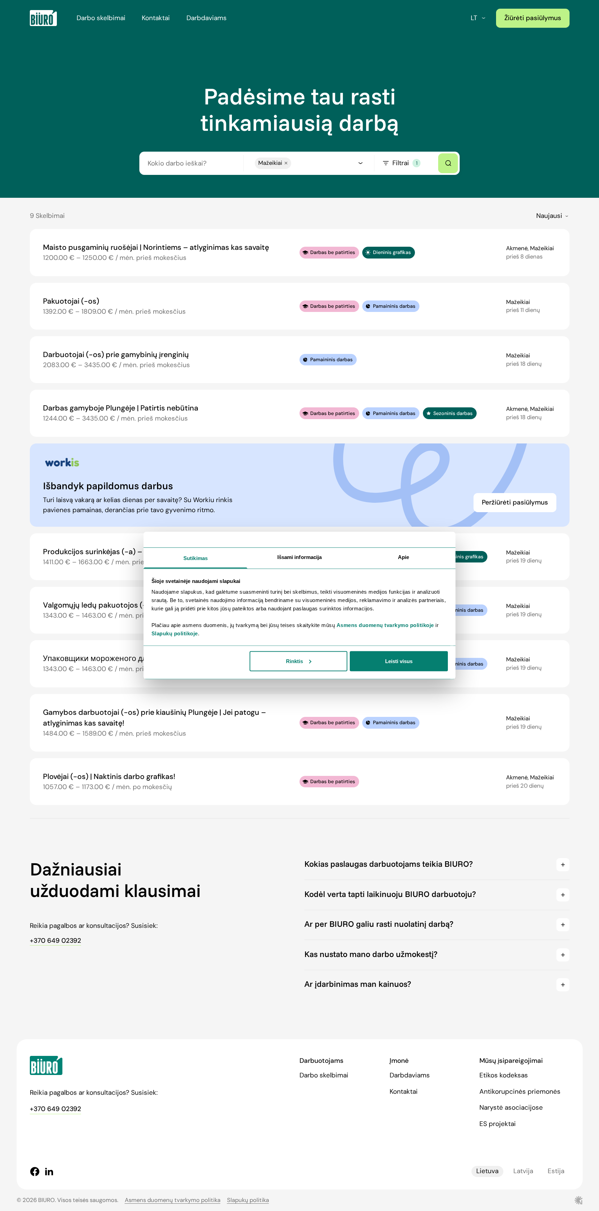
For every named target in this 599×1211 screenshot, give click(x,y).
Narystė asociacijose (511, 1107)
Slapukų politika (248, 1200)
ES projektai (497, 1123)
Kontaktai (156, 18)
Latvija (523, 1171)
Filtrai (404, 163)
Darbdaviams (206, 18)
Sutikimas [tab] (195, 558)
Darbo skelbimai (101, 18)
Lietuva (487, 1171)
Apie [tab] (403, 557)
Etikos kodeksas (503, 1075)
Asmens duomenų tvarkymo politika (172, 1200)
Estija (556, 1171)
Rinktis (294, 661)
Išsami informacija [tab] (299, 557)
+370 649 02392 (55, 940)
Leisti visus (399, 661)
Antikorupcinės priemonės (520, 1091)
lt (474, 18)
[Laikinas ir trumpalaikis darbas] (43, 18)
